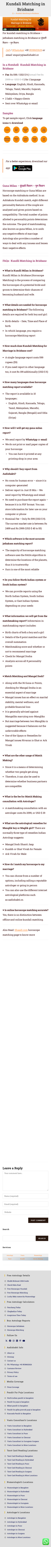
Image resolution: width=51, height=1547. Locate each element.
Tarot (10, 1259)
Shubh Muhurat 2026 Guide (18, 1281)
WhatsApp (18, 50)
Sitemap (10, 1357)
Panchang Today (14, 1307)
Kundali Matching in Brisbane (27, 13)
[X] (6, 1340)
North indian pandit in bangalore (20, 1398)
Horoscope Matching (15, 1330)
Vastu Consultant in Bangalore (19, 1426)
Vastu (22, 1255)
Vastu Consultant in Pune (17, 1433)
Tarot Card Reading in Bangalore (20, 1456)
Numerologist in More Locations (20, 1507)
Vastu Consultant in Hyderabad (19, 1429)
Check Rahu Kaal (14, 1285)
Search (42, 1238)
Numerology (38, 1255)
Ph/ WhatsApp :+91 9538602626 (19, 1364)
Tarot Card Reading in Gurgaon (19, 1471)
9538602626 (35, 50)
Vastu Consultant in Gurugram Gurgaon (23, 1441)
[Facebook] (10, 1340)
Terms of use (12, 1376)
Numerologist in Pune (16, 1495)
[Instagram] (14, 1340)
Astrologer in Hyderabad (17, 1522)
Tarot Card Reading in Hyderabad (20, 1460)
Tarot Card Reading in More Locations (22, 1475)
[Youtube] (24, 1340)
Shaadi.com (21, 930)
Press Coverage (13, 1387)
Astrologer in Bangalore (16, 1518)
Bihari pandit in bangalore (17, 1405)
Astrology (10, 1255)
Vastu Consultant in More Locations (21, 1445)
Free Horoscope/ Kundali (17, 1289)
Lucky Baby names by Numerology (21, 1296)
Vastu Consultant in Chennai (18, 1437)
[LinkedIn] (17, 1340)
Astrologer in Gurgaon (16, 1533)
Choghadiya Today (14, 1311)
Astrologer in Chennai (16, 1529)
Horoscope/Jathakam (15, 1326)
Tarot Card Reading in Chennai (19, 1468)
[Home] (13, 13)
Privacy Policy (13, 1372)
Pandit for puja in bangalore (18, 1402)
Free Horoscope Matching (17, 1292)
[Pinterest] (20, 1340)
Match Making (38, 1259)
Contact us (11, 1360)
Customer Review (14, 1368)
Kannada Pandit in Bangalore (19, 1413)
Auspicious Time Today (16, 1315)
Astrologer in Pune (14, 1526)
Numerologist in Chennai (17, 1499)
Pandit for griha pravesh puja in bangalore (24, 1409)
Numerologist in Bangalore (18, 1487)
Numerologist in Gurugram (18, 1503)
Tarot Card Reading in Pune (18, 1464)
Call (8, 50)
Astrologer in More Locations (18, 1537)
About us (10, 1353)
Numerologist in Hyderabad (18, 1491)
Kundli (22, 1259)
